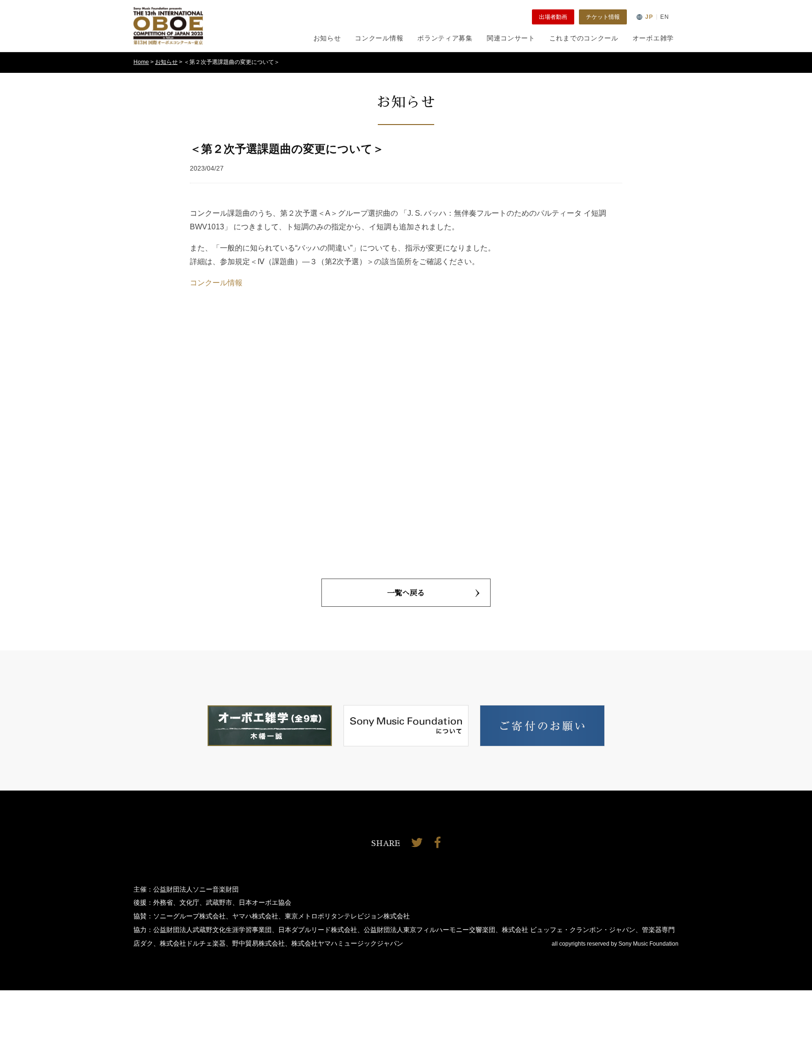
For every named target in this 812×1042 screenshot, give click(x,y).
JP (649, 17)
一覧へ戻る (406, 593)
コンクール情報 (379, 38)
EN (664, 17)
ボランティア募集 (445, 38)
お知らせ (327, 38)
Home (141, 62)
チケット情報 (603, 17)
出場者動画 (553, 17)
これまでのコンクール (583, 38)
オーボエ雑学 (653, 38)
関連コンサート (511, 38)
